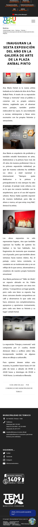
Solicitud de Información (27, 5)
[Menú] (32, 21)
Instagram (9, 460)
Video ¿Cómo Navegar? (21, 14)
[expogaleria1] (19, 78)
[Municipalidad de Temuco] (16, 21)
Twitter (8, 453)
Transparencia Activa (11, 5)
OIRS (14, 9)
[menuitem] (14, 1)
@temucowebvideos (12, 463)
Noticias (6, 28)
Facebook (9, 456)
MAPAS (23, 9)
